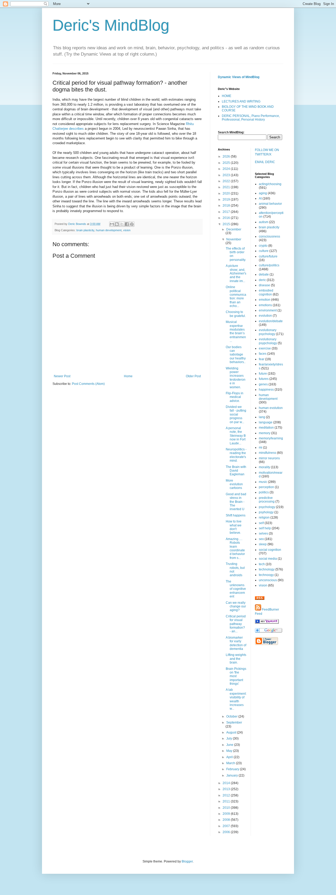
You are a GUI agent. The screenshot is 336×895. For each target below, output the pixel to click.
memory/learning (271, 438)
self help (265, 528)
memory (264, 433)
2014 (227, 783)
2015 (227, 224)
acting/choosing (270, 184)
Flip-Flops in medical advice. (234, 397)
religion (264, 517)
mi (260, 447)
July (229, 738)
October (232, 716)
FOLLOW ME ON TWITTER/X (267, 152)
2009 (227, 814)
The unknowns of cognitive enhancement (236, 589)
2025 (227, 163)
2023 (227, 175)
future (263, 373)
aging (263, 193)
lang (262, 417)
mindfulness (267, 453)
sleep (263, 544)
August (231, 732)
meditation (266, 427)
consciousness (269, 236)
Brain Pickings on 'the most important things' (236, 676)
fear (261, 359)
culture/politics (269, 265)
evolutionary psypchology (268, 341)
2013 (227, 789)
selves (263, 533)
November (233, 239)
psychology (267, 507)
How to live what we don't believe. (234, 527)
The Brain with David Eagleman (236, 470)
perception (266, 487)
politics (264, 492)
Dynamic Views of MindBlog (238, 77)
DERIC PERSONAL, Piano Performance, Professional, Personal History (251, 117)
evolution (265, 315)
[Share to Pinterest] (131, 224)
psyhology (266, 512)
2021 (227, 187)
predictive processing (267, 499)
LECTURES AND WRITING (241, 101)
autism (263, 222)
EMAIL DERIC (265, 162)
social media (268, 558)
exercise (265, 348)
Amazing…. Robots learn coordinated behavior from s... (235, 548)
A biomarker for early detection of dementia (236, 643)
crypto (263, 245)
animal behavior (270, 204)
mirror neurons (269, 458)
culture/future (268, 256)
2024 (227, 169)
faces (262, 353)
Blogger (187, 861)
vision (126, 230)
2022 (227, 181)
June (230, 745)
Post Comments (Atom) (88, 384)
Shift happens (235, 515)
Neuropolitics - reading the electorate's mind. (236, 455)
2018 (227, 205)
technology (267, 569)
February (233, 769)
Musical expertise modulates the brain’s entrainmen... (236, 331)
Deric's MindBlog (110, 25)
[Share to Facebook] (126, 224)
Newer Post (62, 376)
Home (128, 376)
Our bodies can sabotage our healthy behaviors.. (236, 354)
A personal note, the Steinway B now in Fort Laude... (236, 435)
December (233, 229)
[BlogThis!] (116, 224)
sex (261, 539)
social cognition (270, 550)
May (229, 751)
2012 (227, 795)
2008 (227, 820)
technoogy (266, 575)
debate (264, 274)
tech (262, 564)
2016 (227, 218)
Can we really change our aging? (236, 606)
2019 (227, 199)
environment (268, 310)
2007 (227, 826)
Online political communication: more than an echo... (236, 296)
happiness (266, 389)
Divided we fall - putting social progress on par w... (236, 414)
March (231, 763)
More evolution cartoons (234, 484)
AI (260, 198)
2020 (227, 193)
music (263, 482)
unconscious (268, 580)
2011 (227, 801)
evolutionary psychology (267, 332)
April (230, 757)
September (234, 722)
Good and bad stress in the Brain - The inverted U (236, 501)
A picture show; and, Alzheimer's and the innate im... (236, 273)
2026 (227, 156)
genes (263, 384)
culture (264, 251)
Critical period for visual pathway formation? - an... (236, 623)
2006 (227, 832)
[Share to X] (121, 224)
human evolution (271, 408)
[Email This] (111, 224)
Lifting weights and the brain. (236, 658)
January (232, 775)
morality (264, 467)
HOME (226, 96)
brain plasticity (85, 230)
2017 (227, 212)
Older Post (193, 376)
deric (262, 280)
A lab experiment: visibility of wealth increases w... (236, 699)
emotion (264, 299)
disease (264, 285)
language (265, 422)
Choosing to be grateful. (236, 313)
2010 (227, 808)
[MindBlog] (267, 622)
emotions (265, 305)
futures (264, 379)
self (261, 523)
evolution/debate (271, 321)
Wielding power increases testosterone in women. (235, 377)
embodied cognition (266, 292)
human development (109, 230)
